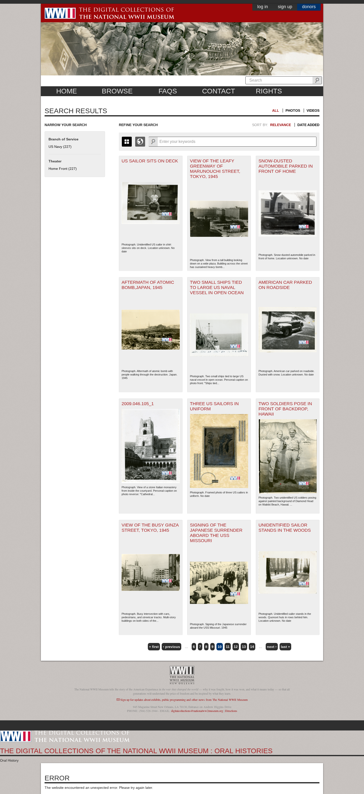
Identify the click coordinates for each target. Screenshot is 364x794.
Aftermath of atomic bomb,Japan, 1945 (148, 285)
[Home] (65, 736)
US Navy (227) (60, 147)
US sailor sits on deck (150, 160)
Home (66, 91)
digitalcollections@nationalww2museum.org (197, 711)
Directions (231, 711)
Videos (313, 110)
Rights (269, 91)
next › (272, 647)
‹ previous (171, 647)
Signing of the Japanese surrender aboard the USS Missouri (216, 533)
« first (154, 647)
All (275, 110)
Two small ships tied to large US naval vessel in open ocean (217, 287)
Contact (218, 91)
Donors (309, 6)
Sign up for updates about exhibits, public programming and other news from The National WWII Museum (184, 700)
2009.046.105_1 (138, 403)
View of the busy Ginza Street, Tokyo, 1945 (150, 528)
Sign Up (285, 6)
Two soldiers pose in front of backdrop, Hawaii (285, 409)
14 (252, 647)
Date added (308, 125)
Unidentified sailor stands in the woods (285, 528)
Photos (293, 110)
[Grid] (127, 142)
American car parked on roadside (285, 285)
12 (236, 647)
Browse (117, 91)
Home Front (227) (63, 169)
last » (285, 647)
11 (228, 647)
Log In (262, 6)
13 (244, 647)
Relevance (280, 125)
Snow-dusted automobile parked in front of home (286, 166)
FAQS (167, 91)
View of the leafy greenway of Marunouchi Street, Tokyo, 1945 (215, 168)
